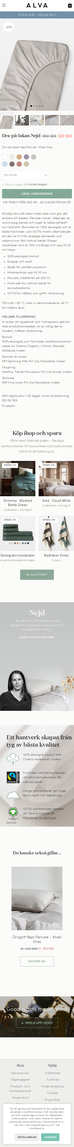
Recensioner (20, 1073)
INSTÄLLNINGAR (27, 1137)
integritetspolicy (39, 1125)
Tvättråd (52, 1079)
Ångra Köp (52, 1099)
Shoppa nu (37, 961)
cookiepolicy (36, 1128)
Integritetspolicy (52, 1086)
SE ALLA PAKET (36, 574)
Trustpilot (8, 406)
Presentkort (20, 1097)
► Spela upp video (37, 1023)
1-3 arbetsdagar (35, 184)
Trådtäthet (52, 1073)
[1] (37, 64)
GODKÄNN (50, 1137)
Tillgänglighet (20, 1079)
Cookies (52, 1093)
